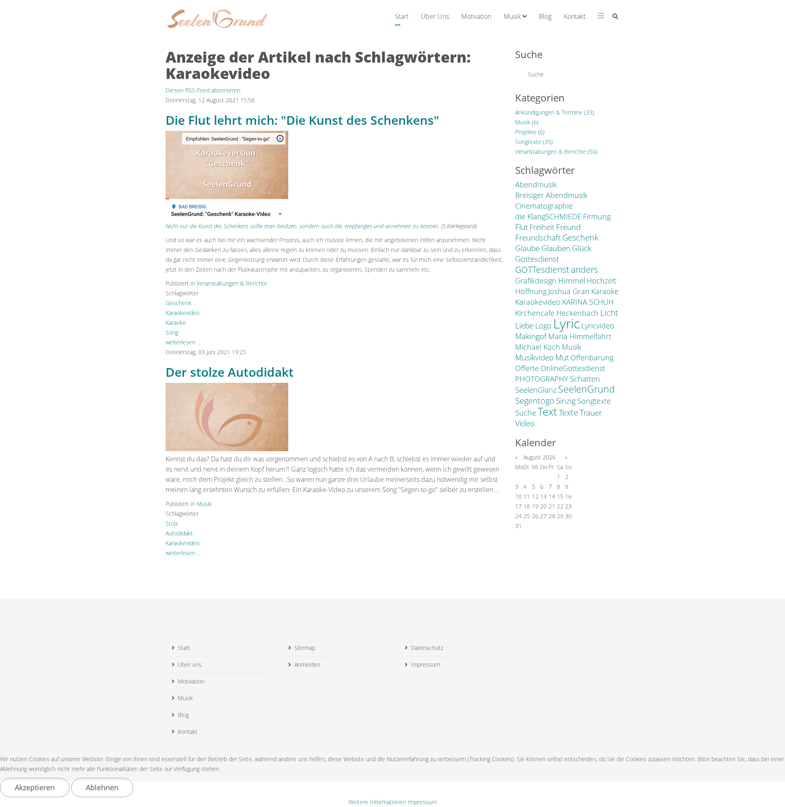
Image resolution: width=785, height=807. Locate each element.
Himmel (571, 280)
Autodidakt (179, 533)
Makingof (531, 336)
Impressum (425, 664)
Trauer (591, 413)
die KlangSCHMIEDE (548, 216)
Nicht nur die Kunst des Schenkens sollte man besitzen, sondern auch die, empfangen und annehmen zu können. (303, 226)
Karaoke (176, 322)
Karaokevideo (183, 313)
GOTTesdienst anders (556, 269)
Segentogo (534, 400)
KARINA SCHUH (588, 302)
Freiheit (541, 227)
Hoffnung (531, 291)
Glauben (555, 248)
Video (524, 423)
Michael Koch (537, 347)
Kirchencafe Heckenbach (557, 313)
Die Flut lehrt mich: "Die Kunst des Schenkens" (302, 120)
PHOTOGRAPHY (541, 379)
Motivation (476, 16)
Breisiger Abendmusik (551, 195)
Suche (525, 413)
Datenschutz (427, 648)
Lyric (566, 323)
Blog (545, 16)
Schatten (585, 379)
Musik (512, 16)
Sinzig (566, 401)
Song (172, 332)
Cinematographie (544, 206)
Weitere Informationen (377, 802)
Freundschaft (538, 238)
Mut (562, 357)
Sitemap (304, 648)
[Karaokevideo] (227, 174)
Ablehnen (102, 787)
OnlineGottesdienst (573, 368)
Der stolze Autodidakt (230, 372)
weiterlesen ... (183, 342)
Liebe (524, 325)
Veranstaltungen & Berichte (232, 283)
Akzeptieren (35, 787)
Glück (581, 248)
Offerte (527, 368)
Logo (543, 325)
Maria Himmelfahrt (579, 336)
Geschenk (178, 303)
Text (547, 411)
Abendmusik (536, 184)
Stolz (172, 523)
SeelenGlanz (535, 390)
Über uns (435, 16)
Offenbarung (591, 357)
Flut (521, 227)
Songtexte (594, 401)
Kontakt (574, 16)
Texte (568, 412)
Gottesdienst (537, 259)
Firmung (596, 216)
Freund (568, 227)
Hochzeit (601, 280)
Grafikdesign (535, 280)
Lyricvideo (598, 325)
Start (401, 16)
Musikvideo (534, 357)
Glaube (527, 248)
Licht (609, 312)
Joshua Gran (569, 291)
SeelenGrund (586, 389)
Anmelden (307, 664)
